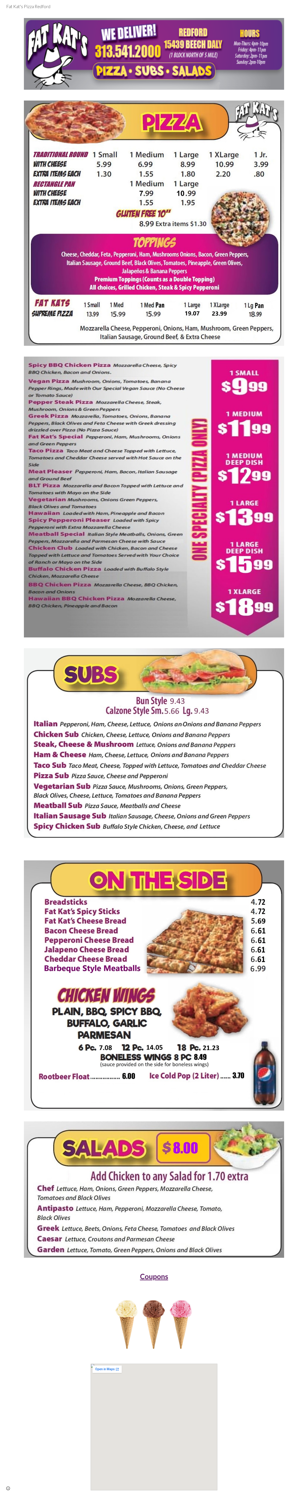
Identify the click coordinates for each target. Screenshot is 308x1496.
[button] (8, 1488)
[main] (154, 1276)
